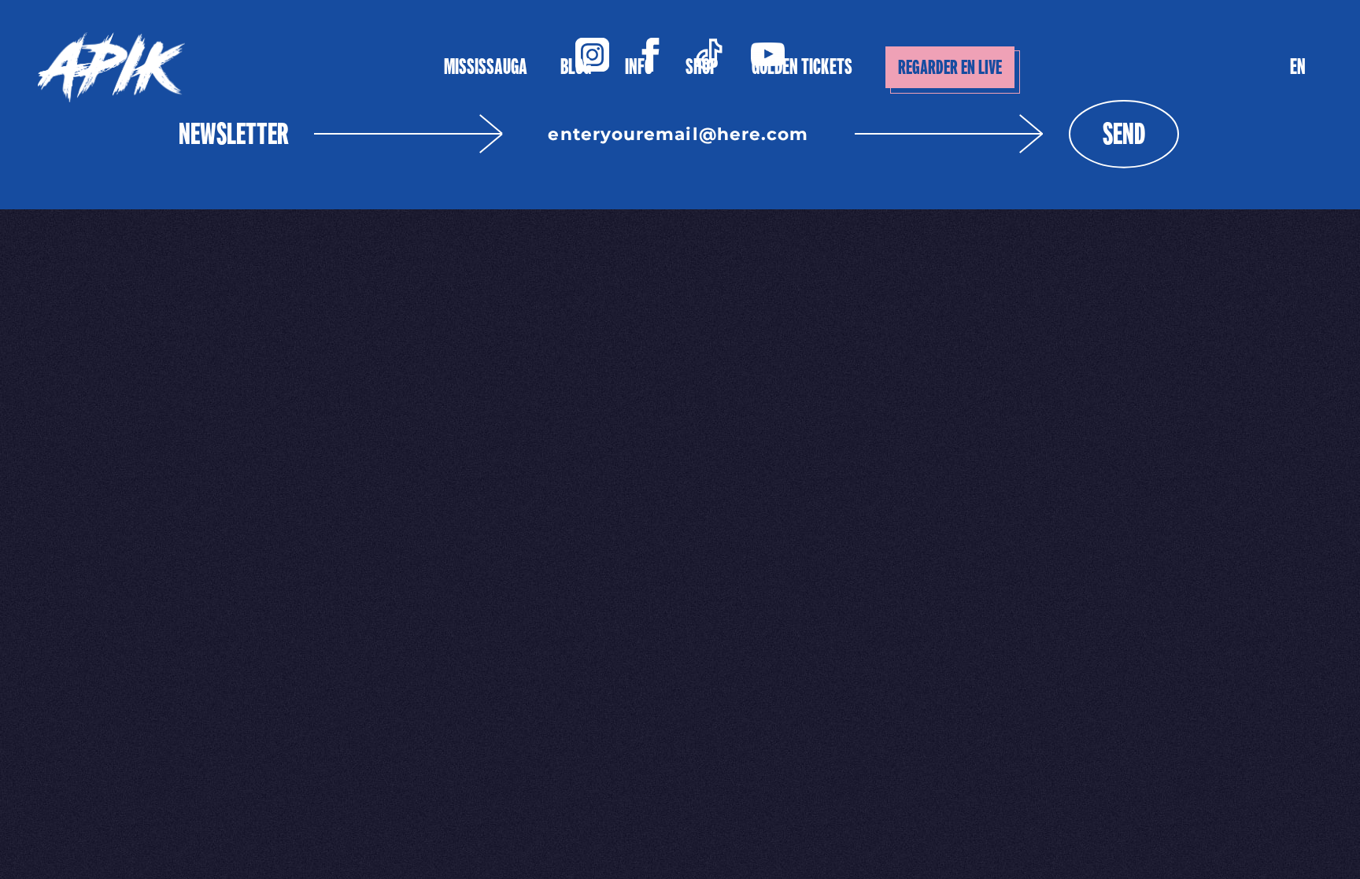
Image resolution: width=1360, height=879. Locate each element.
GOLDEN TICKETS (802, 66)
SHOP (702, 66)
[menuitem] (1298, 66)
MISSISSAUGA (485, 66)
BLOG (575, 66)
